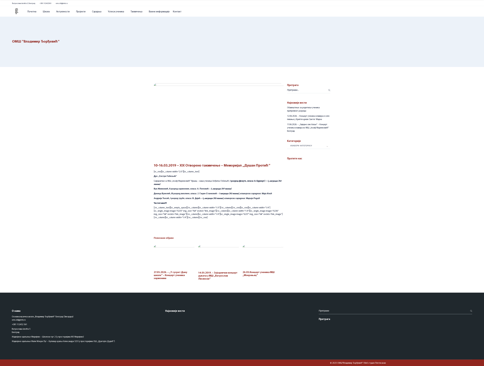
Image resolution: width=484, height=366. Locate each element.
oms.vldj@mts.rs (62, 3)
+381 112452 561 (19, 324)
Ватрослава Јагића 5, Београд (23, 3)
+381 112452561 (45, 3)
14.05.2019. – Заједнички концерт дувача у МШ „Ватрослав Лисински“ (217, 275)
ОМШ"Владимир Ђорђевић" (350, 362)
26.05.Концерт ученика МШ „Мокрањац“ (259, 273)
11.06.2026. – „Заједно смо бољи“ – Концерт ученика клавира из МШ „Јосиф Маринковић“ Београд (308, 127)
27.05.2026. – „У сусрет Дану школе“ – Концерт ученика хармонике (170, 275)
